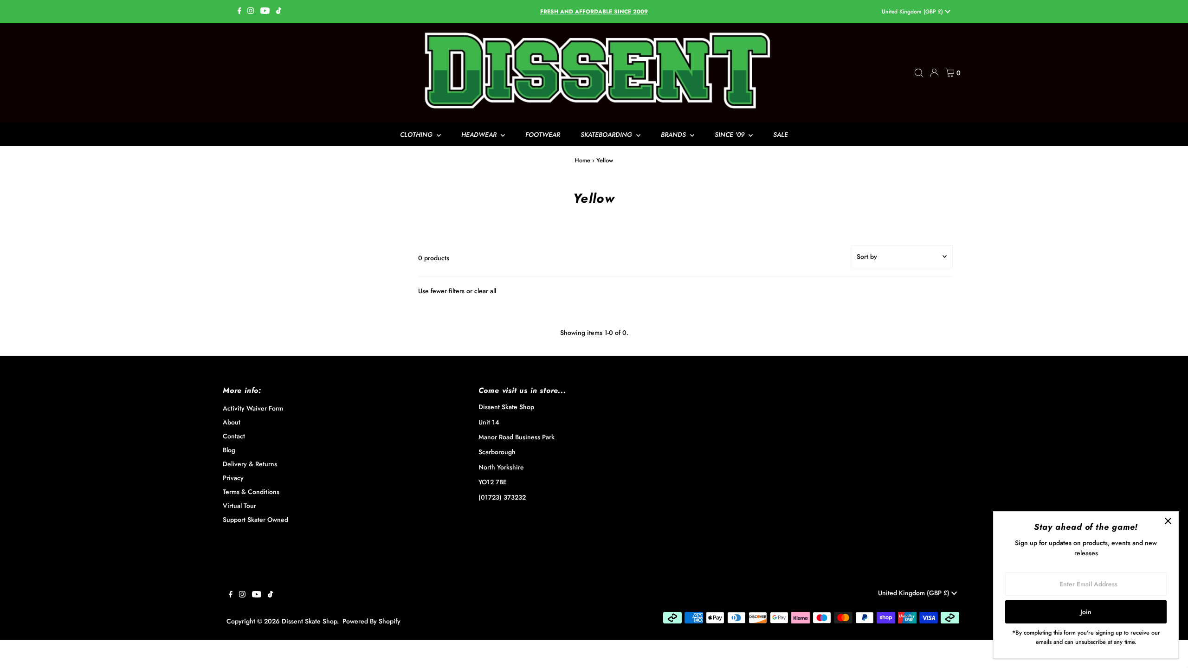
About (231, 422)
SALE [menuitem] (780, 134)
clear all (485, 290)
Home (582, 160)
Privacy (233, 477)
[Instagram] (250, 11)
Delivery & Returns (250, 464)
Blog (229, 450)
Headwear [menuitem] (479, 134)
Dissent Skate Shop (309, 621)
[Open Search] (919, 73)
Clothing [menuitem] (417, 134)
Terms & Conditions (251, 491)
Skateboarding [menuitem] (607, 134)
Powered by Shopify (371, 621)
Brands (674, 134)
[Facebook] (239, 11)
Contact (234, 436)
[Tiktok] (279, 11)
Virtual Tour (239, 505)
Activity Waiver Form (253, 408)
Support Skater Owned (255, 519)
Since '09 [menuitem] (730, 134)
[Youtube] (265, 11)
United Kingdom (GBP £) (913, 11)
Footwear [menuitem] (542, 134)
